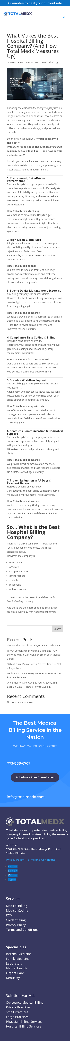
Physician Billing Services (24, 1022)
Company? (20, 537)
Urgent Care (15, 973)
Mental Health (16, 968)
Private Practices (18, 1007)
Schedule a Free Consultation (35, 777)
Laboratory (14, 963)
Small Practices (17, 1012)
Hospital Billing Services (23, 1026)
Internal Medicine (18, 954)
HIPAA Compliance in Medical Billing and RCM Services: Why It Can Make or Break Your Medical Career (34, 655)
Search (57, 628)
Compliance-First (21, 337)
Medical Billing (50, 62)
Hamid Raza (16, 62)
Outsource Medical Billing (24, 1002)
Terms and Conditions (40, 859)
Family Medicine (17, 959)
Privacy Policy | (16, 859)
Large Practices (17, 1017)
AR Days (43, 480)
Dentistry (13, 978)
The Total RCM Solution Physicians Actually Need (34, 645)
